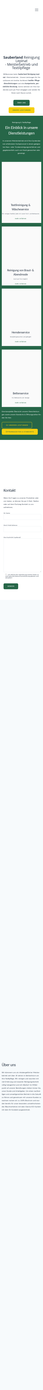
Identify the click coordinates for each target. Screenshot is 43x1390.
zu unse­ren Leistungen (17, 425)
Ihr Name (7, 513)
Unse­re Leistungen (21, 110)
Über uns (21, 103)
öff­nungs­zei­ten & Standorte (20, 432)
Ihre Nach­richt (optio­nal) (12, 537)
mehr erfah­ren (20, 218)
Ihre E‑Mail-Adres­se (10, 525)
